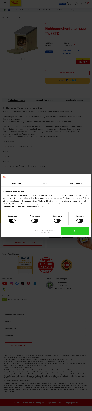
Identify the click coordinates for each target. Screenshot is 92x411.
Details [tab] (46, 183)
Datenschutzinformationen (14, 207)
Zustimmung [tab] (16, 183)
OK (75, 231)
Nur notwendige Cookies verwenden (45, 231)
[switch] (34, 221)
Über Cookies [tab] (76, 183)
